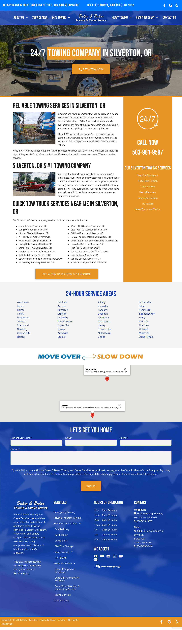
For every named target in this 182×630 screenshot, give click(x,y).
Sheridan (143, 325)
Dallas (141, 305)
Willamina (143, 332)
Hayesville (63, 325)
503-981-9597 (147, 152)
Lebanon (103, 313)
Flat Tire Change (64, 546)
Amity (141, 317)
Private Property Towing (67, 517)
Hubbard (62, 302)
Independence (146, 313)
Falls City (143, 321)
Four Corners (65, 321)
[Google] (170, 5)
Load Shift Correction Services (67, 579)
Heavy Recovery (145, 17)
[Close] (125, 368)
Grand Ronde (145, 336)
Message (15, 449)
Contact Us (169, 17)
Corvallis (103, 305)
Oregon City (23, 332)
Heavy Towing (120, 17)
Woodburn (23, 302)
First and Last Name (21, 438)
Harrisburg (104, 321)
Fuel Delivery (62, 529)
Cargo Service (147, 186)
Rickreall (143, 329)
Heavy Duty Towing (147, 180)
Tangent (102, 309)
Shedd (101, 336)
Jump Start (61, 540)
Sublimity (63, 317)
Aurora (61, 305)
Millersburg (104, 332)
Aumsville (63, 332)
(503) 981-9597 (125, 5)
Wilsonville (23, 317)
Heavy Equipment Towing (148, 209)
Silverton (63, 309)
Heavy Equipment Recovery (65, 570)
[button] (107, 379)
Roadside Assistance (147, 175)
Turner (61, 329)
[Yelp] (176, 5)
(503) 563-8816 (145, 546)
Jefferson (103, 317)
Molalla (21, 336)
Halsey (101, 325)
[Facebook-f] (164, 5)
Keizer (20, 309)
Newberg (22, 329)
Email (68, 438)
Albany (101, 302)
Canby (20, 313)
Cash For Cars (61, 600)
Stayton (62, 313)
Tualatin (21, 321)
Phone (124, 438)
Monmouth (144, 309)
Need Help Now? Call (101, 5)
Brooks (62, 336)
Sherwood (23, 325)
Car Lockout (61, 534)
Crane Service (63, 594)
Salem (20, 305)
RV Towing (147, 203)
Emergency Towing (147, 197)
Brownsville (104, 329)
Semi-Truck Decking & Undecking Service (67, 588)
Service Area (39, 17)
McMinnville (145, 302)
